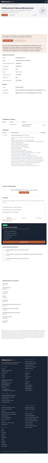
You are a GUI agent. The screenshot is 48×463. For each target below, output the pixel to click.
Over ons (3, 368)
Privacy (3, 375)
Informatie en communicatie (8, 422)
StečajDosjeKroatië (6, 402)
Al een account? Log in (20, 40)
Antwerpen (27, 373)
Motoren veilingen (29, 424)
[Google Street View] (45, 125)
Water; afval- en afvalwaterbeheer (9, 414)
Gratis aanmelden (8, 40)
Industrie (3, 410)
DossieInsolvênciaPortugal (7, 400)
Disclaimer (4, 373)
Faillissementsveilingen (30, 409)
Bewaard (39, 218)
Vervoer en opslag (5, 419)
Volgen (5, 15)
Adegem (3, 436)
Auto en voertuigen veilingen (31, 420)
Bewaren (12, 15)
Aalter (3, 430)
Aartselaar (4, 432)
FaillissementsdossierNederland (9, 395)
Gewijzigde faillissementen (31, 363)
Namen (26, 383)
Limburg (27, 378)
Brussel (26, 375)
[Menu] (45, 1)
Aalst (3, 429)
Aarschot (3, 434)
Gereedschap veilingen (30, 415)
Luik (26, 380)
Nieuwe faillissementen (30, 361)
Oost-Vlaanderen (28, 385)
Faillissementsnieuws (29, 407)
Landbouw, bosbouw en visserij (8, 407)
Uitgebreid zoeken (29, 368)
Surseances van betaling (30, 366)
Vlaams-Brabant (28, 386)
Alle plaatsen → (5, 446)
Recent (9, 218)
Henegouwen (28, 376)
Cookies (3, 377)
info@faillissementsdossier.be (9, 390)
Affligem (3, 441)
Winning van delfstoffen (7, 409)
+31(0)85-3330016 (6, 389)
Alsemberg (4, 444)
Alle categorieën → (29, 427)
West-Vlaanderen (29, 390)
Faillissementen (8, 4)
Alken (3, 439)
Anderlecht (4, 437)
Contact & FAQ (5, 372)
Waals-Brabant (28, 388)
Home (3, 4)
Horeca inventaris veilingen (31, 425)
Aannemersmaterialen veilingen (32, 417)
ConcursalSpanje (5, 398)
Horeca (3, 421)
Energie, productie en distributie (9, 412)
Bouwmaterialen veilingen (30, 419)
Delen (35, 15)
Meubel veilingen (28, 422)
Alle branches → (5, 424)
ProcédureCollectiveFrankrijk (8, 397)
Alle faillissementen (29, 365)
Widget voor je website (7, 370)
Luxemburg (27, 381)
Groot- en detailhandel (6, 417)
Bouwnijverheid (5, 416)
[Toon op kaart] (43, 125)
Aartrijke (3, 442)
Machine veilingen (29, 413)
